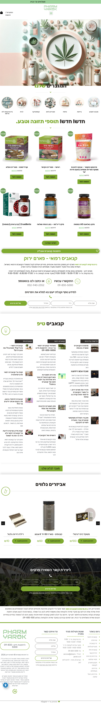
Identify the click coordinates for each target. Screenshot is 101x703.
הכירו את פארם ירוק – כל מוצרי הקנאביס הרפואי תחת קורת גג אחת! (79, 393)
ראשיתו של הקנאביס (47, 435)
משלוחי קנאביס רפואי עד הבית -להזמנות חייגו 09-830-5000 (46, 347)
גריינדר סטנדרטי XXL (15, 534)
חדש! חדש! (50, 121)
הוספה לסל (84, 181)
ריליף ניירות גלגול (48, 534)
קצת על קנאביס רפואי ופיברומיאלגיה (13, 373)
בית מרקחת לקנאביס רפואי (86, 264)
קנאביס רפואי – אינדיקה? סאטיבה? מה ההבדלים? (13, 347)
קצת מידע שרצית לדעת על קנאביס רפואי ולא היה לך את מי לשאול (13, 433)
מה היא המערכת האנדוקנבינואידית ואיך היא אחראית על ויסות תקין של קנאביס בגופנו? (46, 379)
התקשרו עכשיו (63, 281)
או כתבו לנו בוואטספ (31, 281)
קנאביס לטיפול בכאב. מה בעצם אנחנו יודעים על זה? (13, 401)
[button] (51, 13)
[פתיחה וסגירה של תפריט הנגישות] (5, 685)
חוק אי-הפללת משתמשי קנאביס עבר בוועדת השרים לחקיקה (78, 420)
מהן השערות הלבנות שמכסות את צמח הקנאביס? (47, 408)
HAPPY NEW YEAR (79, 371)
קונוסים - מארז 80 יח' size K (81, 534)
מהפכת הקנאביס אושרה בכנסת (81, 346)
